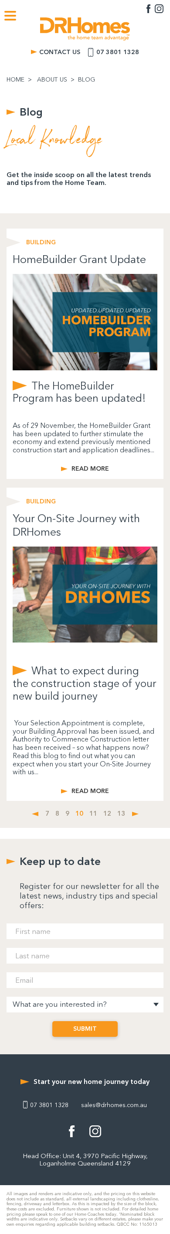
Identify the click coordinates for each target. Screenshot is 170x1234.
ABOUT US (52, 79)
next (135, 814)
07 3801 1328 (117, 52)
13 (121, 813)
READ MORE (90, 468)
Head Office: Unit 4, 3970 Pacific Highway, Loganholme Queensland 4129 (85, 1160)
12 (107, 813)
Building (41, 242)
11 (93, 813)
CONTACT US (59, 52)
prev (35, 814)
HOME (15, 79)
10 (79, 813)
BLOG (86, 79)
